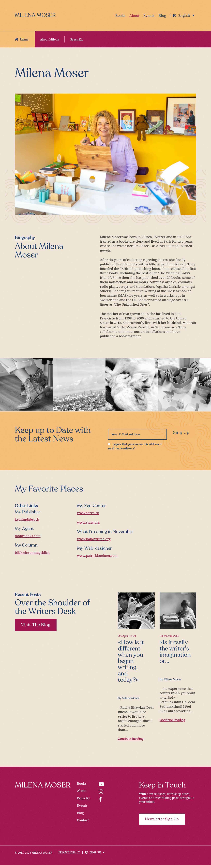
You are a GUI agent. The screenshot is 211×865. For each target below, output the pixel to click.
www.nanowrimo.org (94, 539)
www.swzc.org (88, 522)
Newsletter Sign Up (162, 819)
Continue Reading (132, 739)
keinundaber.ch (27, 519)
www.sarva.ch (88, 513)
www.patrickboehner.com (97, 555)
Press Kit (83, 798)
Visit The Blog (35, 625)
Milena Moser (35, 15)
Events (82, 805)
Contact (83, 820)
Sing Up (181, 432)
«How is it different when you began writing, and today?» (131, 661)
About (82, 790)
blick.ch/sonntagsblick (32, 552)
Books (82, 783)
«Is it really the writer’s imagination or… (175, 652)
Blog (80, 813)
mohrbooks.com (28, 536)
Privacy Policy (69, 852)
